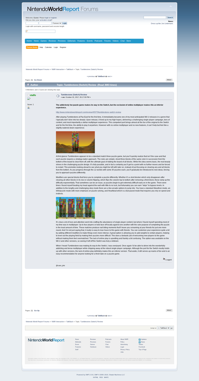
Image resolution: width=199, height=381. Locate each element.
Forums (107, 41)
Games (44, 41)
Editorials (72, 41)
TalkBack (101, 76)
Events (90, 41)
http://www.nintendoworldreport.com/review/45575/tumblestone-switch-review (88, 112)
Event (77, 344)
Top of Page (142, 349)
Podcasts (98, 41)
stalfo (33, 95)
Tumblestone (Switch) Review (74, 95)
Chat (122, 41)
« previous (91, 76)
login (47, 18)
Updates (144, 339)
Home (29, 41)
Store (128, 41)
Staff (76, 349)
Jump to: (153, 328)
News (36, 41)
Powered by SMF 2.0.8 (85, 375)
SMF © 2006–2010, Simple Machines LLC (110, 375)
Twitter (141, 344)
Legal (122, 347)
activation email (45, 20)
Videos (115, 41)
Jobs (122, 352)
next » (109, 76)
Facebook (142, 347)
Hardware (93, 347)
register (54, 18)
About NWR (124, 339)
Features (81, 41)
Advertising (124, 344)
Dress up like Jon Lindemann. (162, 23)
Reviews (52, 41)
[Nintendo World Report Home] (46, 343)
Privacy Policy (125, 349)
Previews (62, 41)
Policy (122, 342)
